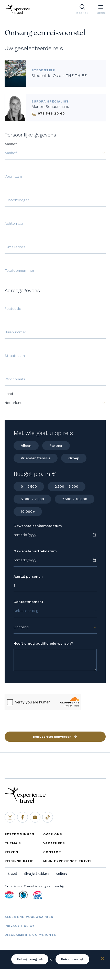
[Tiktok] (47, 817)
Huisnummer (15, 332)
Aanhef (11, 144)
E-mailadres (15, 247)
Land (9, 394)
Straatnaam (15, 356)
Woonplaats (15, 379)
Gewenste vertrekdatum (35, 551)
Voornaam (13, 176)
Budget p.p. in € (35, 474)
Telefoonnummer (19, 270)
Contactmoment (28, 602)
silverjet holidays (36, 873)
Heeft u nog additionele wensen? (43, 643)
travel (12, 873)
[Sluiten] (103, 959)
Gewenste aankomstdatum (38, 526)
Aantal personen (28, 576)
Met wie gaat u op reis (43, 433)
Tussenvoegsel (18, 200)
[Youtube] (35, 817)
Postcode (13, 308)
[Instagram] (10, 817)
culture (61, 873)
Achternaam (15, 223)
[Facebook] (22, 817)
